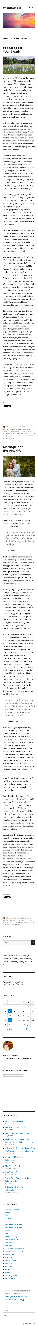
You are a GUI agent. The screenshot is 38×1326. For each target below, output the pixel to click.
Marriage (8, 925)
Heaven (30, 427)
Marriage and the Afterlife (13, 448)
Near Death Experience (22, 429)
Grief (7, 1216)
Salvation (6, 431)
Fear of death (20, 431)
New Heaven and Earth (14, 1252)
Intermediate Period (10, 920)
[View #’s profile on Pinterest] (18, 983)
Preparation (10, 1255)
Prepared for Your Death (12, 49)
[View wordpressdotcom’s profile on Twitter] (9, 983)
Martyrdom (10, 1243)
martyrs (8, 1246)
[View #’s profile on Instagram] (14, 983)
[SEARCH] (33, 942)
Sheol (7, 1272)
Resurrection (10, 1260)
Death (13, 431)
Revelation (9, 1263)
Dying (7, 1213)
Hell (6, 1222)
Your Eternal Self (12, 1172)
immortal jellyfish (23, 922)
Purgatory (9, 1258)
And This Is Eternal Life (15, 1127)
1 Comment (17, 925)
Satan (7, 1269)
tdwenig (9, 427)
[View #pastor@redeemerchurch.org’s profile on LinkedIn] (22, 983)
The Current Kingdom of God (17, 1133)
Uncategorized (11, 1275)
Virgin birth (10, 1278)
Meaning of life (26, 433)
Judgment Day (11, 1237)
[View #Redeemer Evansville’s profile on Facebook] (5, 983)
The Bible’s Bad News (14, 1166)
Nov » (28, 1029)
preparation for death (24, 436)
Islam (7, 1231)
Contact (6, 1315)
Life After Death (8, 429)
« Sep (9, 1029)
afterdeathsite (12, 7)
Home (5, 1310)
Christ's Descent (12, 1210)
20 (10, 1020)
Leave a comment (9, 438)
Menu (31, 8)
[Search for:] (17, 943)
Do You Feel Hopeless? (14, 1121)
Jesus (18, 433)
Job (6, 1234)
